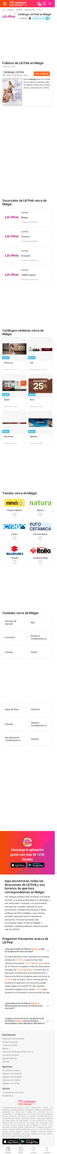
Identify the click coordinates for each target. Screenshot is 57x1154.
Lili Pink (19, 10)
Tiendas (10, 10)
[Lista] (44, 3)
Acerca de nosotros (10, 1055)
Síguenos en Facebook (12, 1073)
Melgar (34, 949)
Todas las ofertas (9, 1045)
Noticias (5, 1062)
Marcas (5, 1048)
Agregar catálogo (9, 1058)
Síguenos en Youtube (11, 1080)
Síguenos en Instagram (12, 1077)
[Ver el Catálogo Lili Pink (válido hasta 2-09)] (12, 92)
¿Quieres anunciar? (10, 1042)
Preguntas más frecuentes (13, 1039)
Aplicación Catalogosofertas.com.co (17, 1052)
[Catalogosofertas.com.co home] (18, 3)
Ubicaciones (30, 10)
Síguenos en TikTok (11, 1083)
